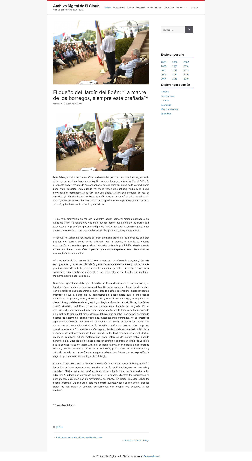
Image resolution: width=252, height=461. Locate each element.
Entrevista (169, 7)
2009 (174, 66)
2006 (174, 62)
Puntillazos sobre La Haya (137, 440)
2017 (163, 78)
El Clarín (194, 7)
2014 (163, 74)
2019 (186, 78)
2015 (174, 74)
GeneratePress (151, 456)
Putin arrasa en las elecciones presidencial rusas (79, 437)
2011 (163, 70)
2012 (174, 70)
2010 (186, 66)
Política (107, 7)
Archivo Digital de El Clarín (76, 6)
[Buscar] (189, 29)
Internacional (119, 7)
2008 (163, 66)
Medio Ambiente (154, 7)
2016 (186, 74)
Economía (140, 7)
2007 (186, 62)
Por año (179, 7)
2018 (174, 78)
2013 (186, 70)
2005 (163, 62)
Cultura (130, 7)
